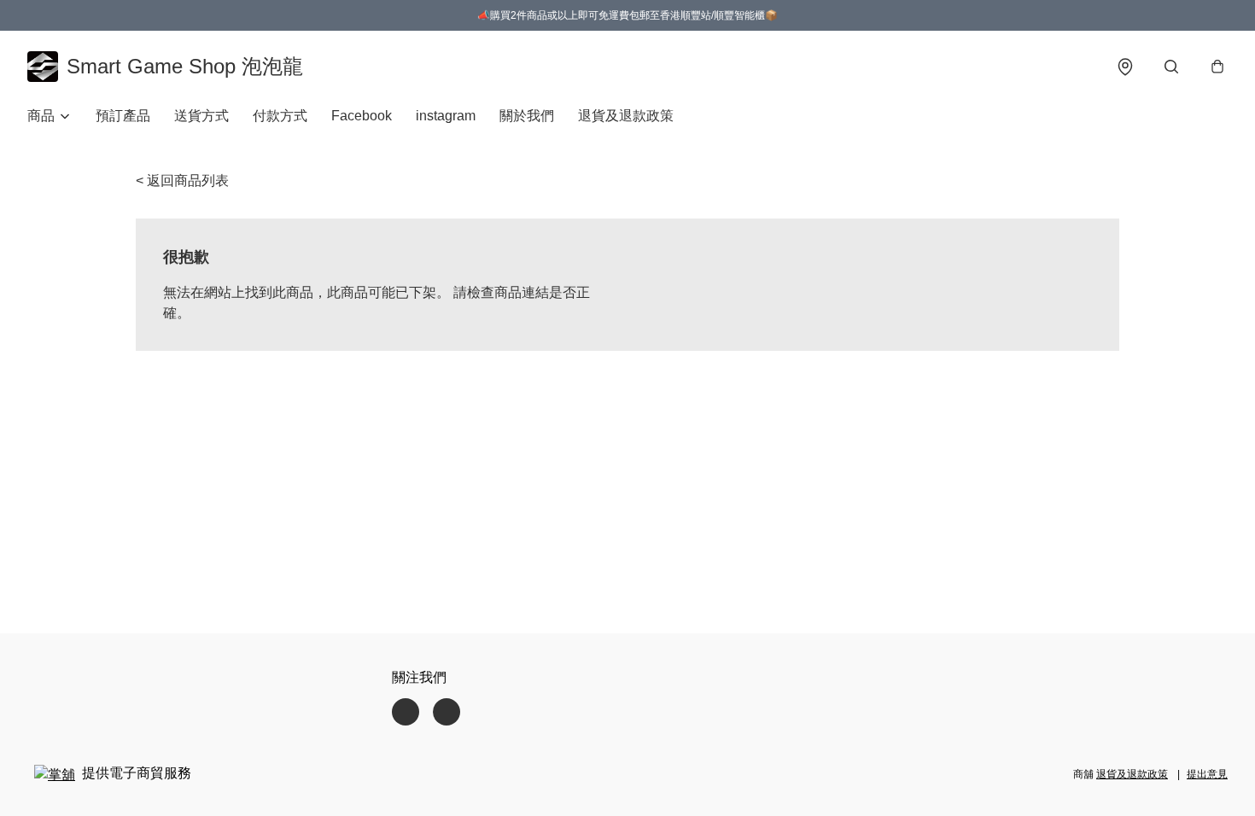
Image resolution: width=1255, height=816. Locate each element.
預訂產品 (123, 115)
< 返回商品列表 (182, 180)
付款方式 (280, 115)
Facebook (361, 115)
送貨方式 (201, 115)
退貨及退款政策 (626, 115)
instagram (446, 115)
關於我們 (526, 115)
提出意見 (1207, 774)
